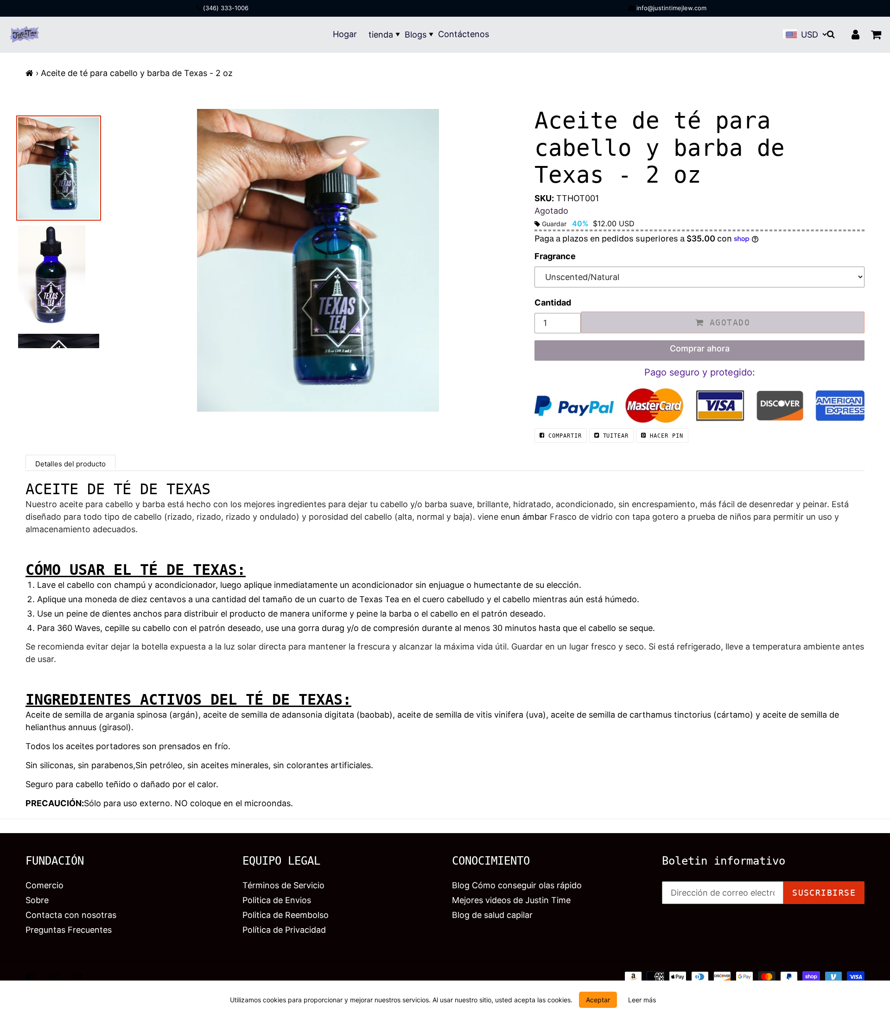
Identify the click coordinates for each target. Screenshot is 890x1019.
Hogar (345, 34)
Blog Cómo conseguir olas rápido (517, 885)
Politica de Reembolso (285, 915)
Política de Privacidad (284, 930)
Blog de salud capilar (492, 915)
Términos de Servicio (283, 885)
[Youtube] (78, 978)
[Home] (29, 73)
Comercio (44, 885)
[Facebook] (30, 978)
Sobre (37, 900)
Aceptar (598, 1000)
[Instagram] (54, 978)
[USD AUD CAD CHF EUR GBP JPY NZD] (812, 35)
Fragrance (555, 256)
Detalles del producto (70, 463)
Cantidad (552, 302)
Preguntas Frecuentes (68, 930)
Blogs (415, 34)
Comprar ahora (700, 348)
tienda (381, 34)
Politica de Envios (276, 900)
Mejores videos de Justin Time (511, 900)
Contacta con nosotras (70, 915)
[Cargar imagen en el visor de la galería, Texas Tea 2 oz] (58, 276)
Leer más (642, 1000)
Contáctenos (463, 34)
